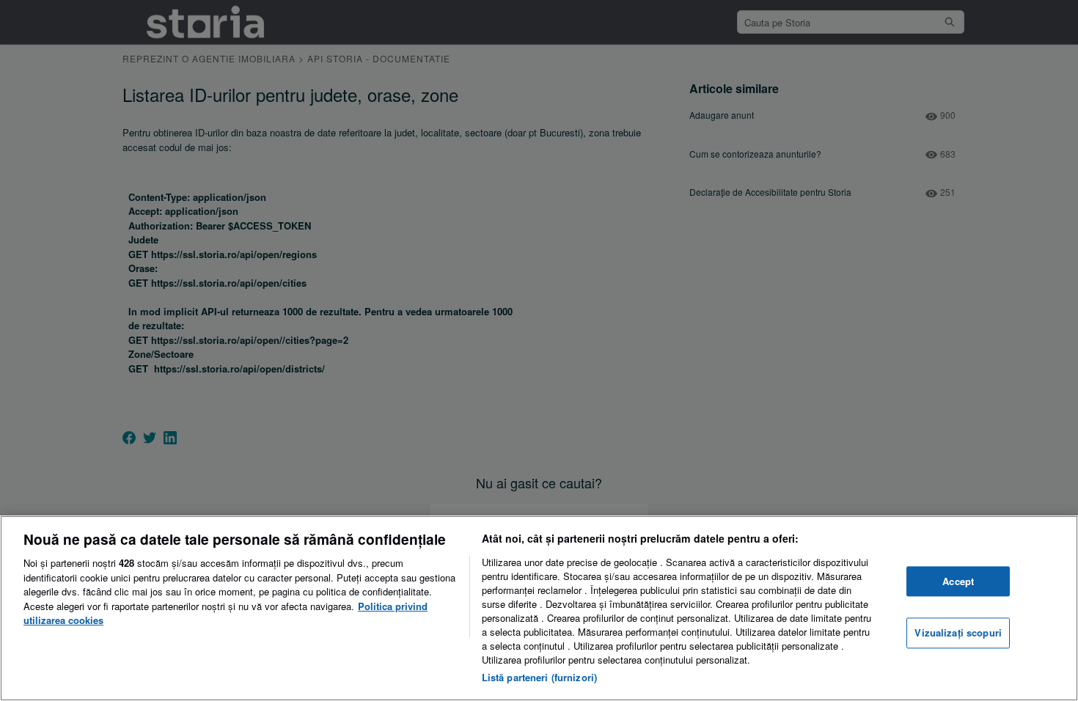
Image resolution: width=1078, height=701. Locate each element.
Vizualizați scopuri (957, 633)
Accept (958, 581)
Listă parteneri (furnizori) (540, 677)
